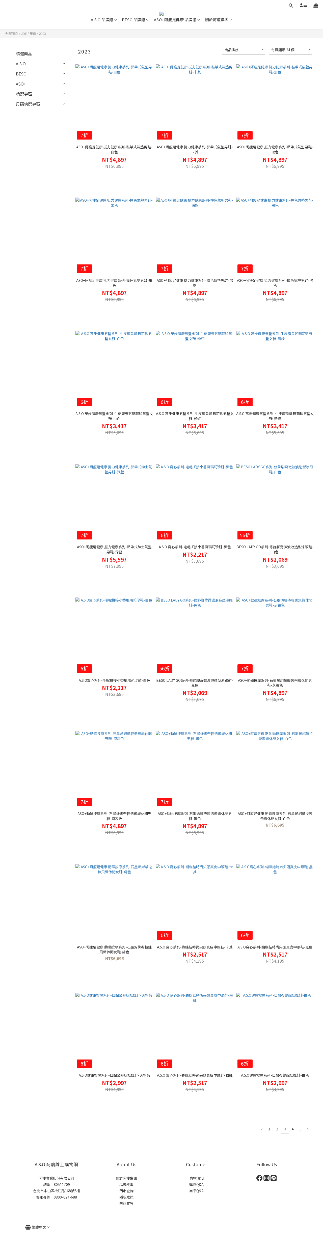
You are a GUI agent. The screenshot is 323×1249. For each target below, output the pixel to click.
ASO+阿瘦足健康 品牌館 (175, 19)
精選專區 (24, 94)
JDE (24, 33)
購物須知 (197, 1178)
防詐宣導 (126, 1203)
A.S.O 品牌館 (102, 19)
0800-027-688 (65, 1197)
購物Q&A (196, 1184)
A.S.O (21, 64)
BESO (21, 74)
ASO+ (21, 84)
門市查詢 (126, 1190)
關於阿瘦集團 (217, 19)
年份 (33, 33)
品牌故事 (126, 1184)
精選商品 (24, 53)
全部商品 (11, 33)
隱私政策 (126, 1197)
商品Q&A (196, 1190)
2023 (42, 33)
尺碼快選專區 (28, 104)
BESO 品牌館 (133, 19)
